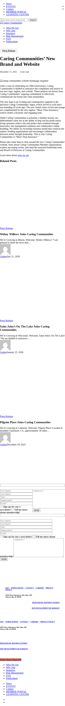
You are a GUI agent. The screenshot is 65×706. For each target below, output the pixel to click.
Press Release (8, 50)
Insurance (10, 670)
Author (3, 256)
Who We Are (12, 664)
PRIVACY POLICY (47, 622)
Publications (12, 678)
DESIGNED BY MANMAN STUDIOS (46, 602)
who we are (23, 155)
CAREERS (40, 588)
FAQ (7, 588)
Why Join (10, 667)
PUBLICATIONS (17, 588)
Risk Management (14, 673)
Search (33, 20)
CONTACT (30, 588)
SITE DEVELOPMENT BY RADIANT (46, 608)
